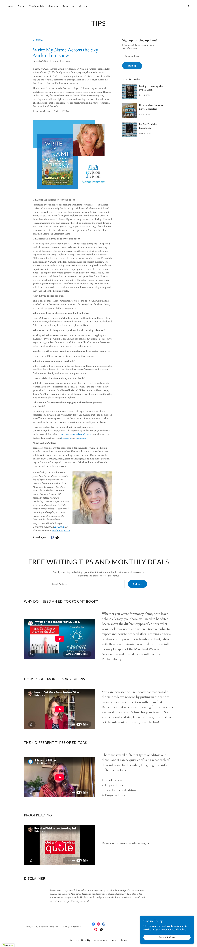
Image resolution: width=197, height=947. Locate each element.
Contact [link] (114, 940)
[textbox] (143, 56)
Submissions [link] (100, 940)
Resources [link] (68, 6)
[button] (83, 6)
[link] (38, 40)
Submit (137, 584)
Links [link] (124, 940)
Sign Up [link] (86, 940)
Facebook (66, 437)
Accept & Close (167, 937)
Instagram (81, 437)
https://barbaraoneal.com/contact (75, 434)
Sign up (132, 65)
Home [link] (9, 6)
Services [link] (53, 6)
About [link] (21, 6)
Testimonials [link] (36, 6)
